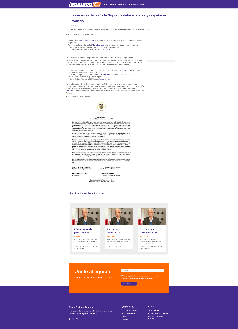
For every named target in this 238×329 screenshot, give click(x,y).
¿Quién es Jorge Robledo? (118, 4)
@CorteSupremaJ (87, 40)
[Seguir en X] (73, 319)
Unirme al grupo (129, 284)
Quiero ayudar (133, 4)
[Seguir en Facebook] (69, 319)
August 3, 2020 (104, 79)
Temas (142, 4)
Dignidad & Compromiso (145, 278)
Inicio (105, 4)
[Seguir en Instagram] (76, 319)
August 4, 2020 (104, 49)
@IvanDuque (105, 75)
